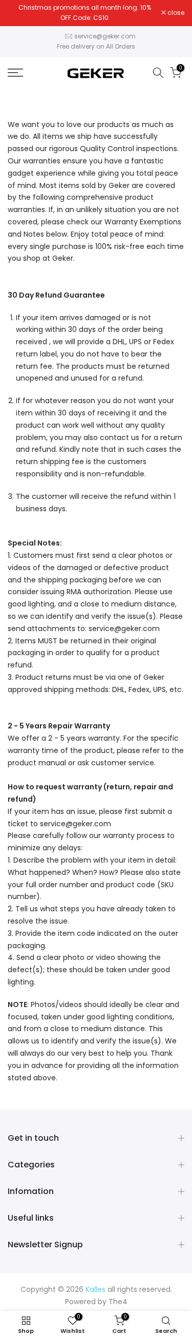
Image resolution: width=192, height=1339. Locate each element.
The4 (118, 1301)
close (175, 13)
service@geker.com (105, 36)
